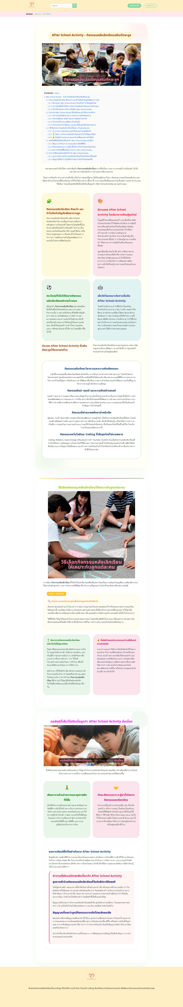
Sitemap (47, 14)
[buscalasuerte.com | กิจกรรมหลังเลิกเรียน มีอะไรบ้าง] (36, 5)
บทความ (37, 14)
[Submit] (74, 6)
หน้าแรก (29, 14)
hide (56, 93)
